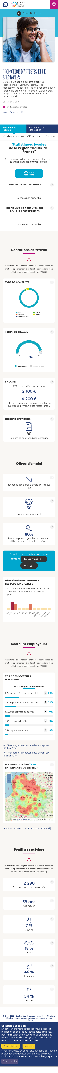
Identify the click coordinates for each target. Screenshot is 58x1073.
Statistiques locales (9, 128)
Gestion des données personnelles (30, 1016)
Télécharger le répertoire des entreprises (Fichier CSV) (26, 747)
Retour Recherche (32, 13)
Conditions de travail (13, 136)
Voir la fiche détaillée (13, 112)
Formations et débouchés (36, 128)
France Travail (31, 559)
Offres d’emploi (35, 136)
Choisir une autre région (24, 1018)
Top (51, 1069)
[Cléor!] (5, 4)
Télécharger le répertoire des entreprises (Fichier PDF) (26, 754)
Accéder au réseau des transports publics (25, 828)
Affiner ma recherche (29, 173)
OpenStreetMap (23, 819)
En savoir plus (10, 1061)
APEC (26, 565)
